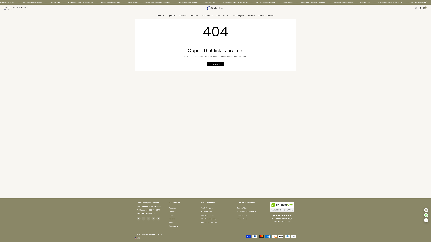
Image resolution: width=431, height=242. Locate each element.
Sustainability (174, 226)
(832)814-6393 (150, 214)
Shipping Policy (242, 215)
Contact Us (173, 212)
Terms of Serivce (243, 208)
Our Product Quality (208, 219)
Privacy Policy (242, 219)
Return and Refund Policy (246, 212)
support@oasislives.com (29, 2)
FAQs (171, 215)
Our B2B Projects (207, 215)
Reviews (172, 219)
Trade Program (207, 208)
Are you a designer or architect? (16, 7)
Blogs (171, 222)
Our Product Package (209, 222)
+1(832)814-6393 (155, 206)
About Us (172, 208)
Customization (206, 212)
